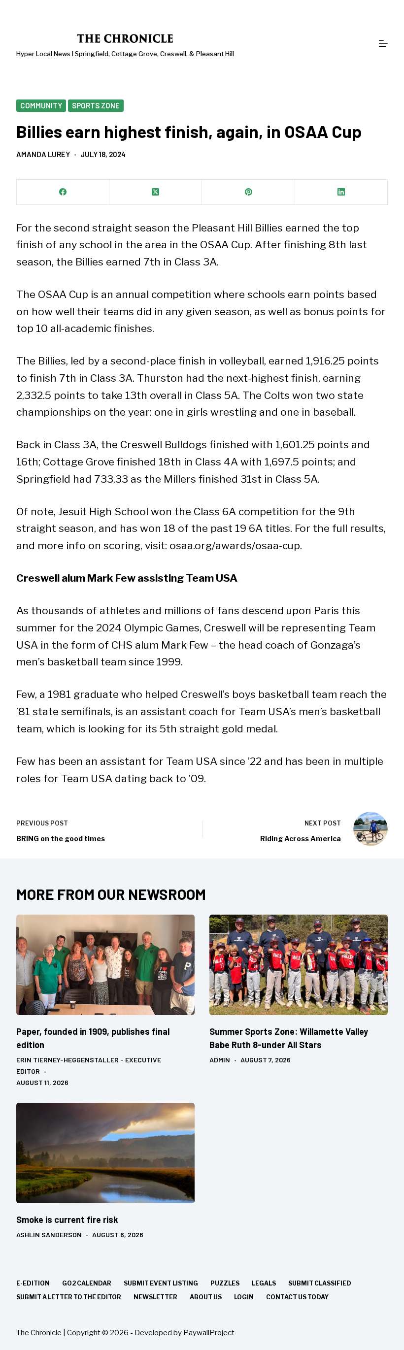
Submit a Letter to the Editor (68, 1297)
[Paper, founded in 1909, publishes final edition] (105, 965)
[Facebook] (63, 192)
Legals (264, 1283)
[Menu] (383, 43)
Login (244, 1297)
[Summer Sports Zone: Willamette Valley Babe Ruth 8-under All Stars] (298, 965)
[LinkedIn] (341, 192)
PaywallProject (209, 1332)
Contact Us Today (297, 1297)
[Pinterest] (248, 192)
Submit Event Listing (161, 1283)
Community (41, 105)
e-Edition (33, 1283)
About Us (206, 1297)
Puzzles (224, 1283)
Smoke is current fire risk (67, 1219)
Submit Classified (319, 1283)
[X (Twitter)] (155, 192)
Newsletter (155, 1297)
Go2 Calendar (86, 1283)
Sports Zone (96, 105)
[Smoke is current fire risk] (105, 1153)
